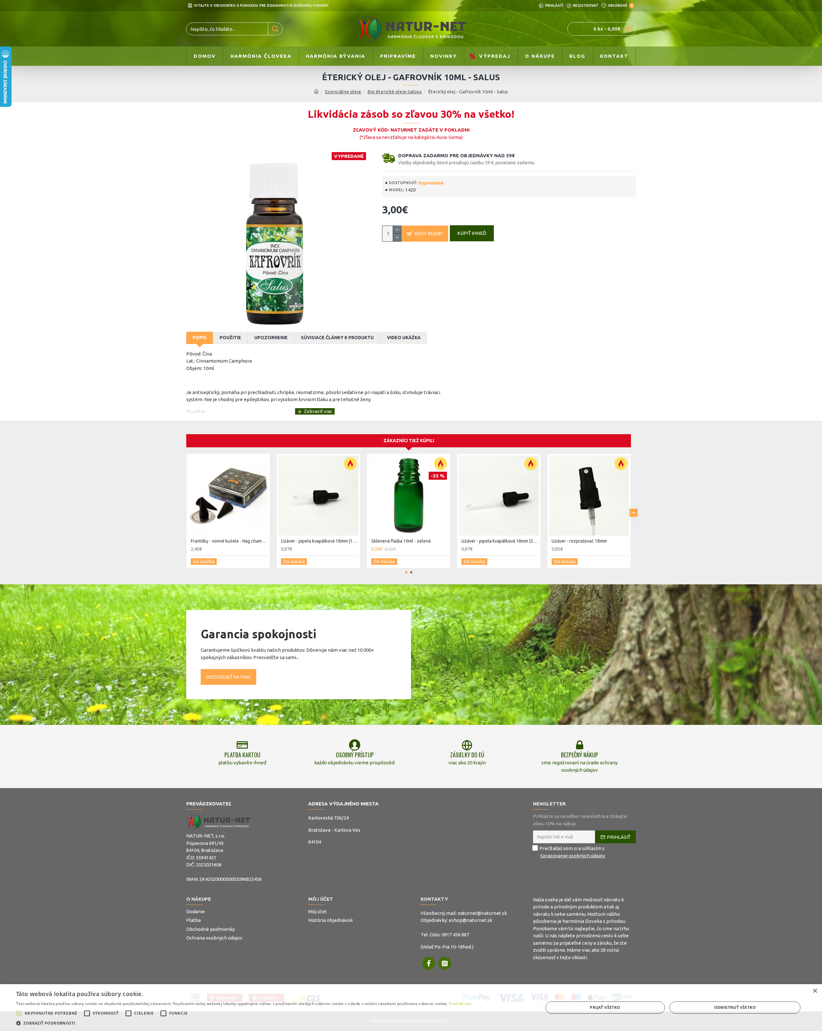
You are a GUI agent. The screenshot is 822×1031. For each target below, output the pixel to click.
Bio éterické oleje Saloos (394, 91)
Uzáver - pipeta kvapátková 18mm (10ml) (319, 541)
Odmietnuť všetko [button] (735, 1007)
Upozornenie (271, 337)
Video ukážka (404, 337)
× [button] (814, 991)
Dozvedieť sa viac (228, 677)
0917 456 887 (455, 934)
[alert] (411, 1007)
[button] (184, 513)
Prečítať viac (460, 1003)
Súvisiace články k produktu (337, 337)
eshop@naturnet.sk (470, 920)
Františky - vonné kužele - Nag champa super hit (229, 541)
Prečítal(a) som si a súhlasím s (572, 852)
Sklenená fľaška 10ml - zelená (401, 541)
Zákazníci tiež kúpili (408, 440)
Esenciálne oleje (343, 91)
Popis (199, 337)
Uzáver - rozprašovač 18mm (579, 541)
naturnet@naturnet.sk (482, 913)
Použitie (230, 337)
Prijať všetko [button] (605, 1007)
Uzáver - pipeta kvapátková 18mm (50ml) (500, 541)
